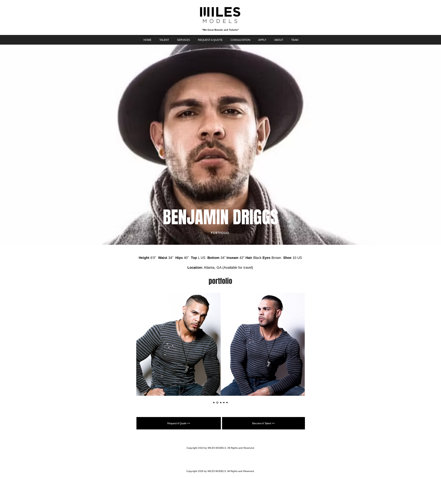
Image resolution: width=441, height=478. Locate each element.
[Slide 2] (217, 403)
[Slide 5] (227, 402)
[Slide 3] (220, 402)
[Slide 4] (223, 402)
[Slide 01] (213, 402)
